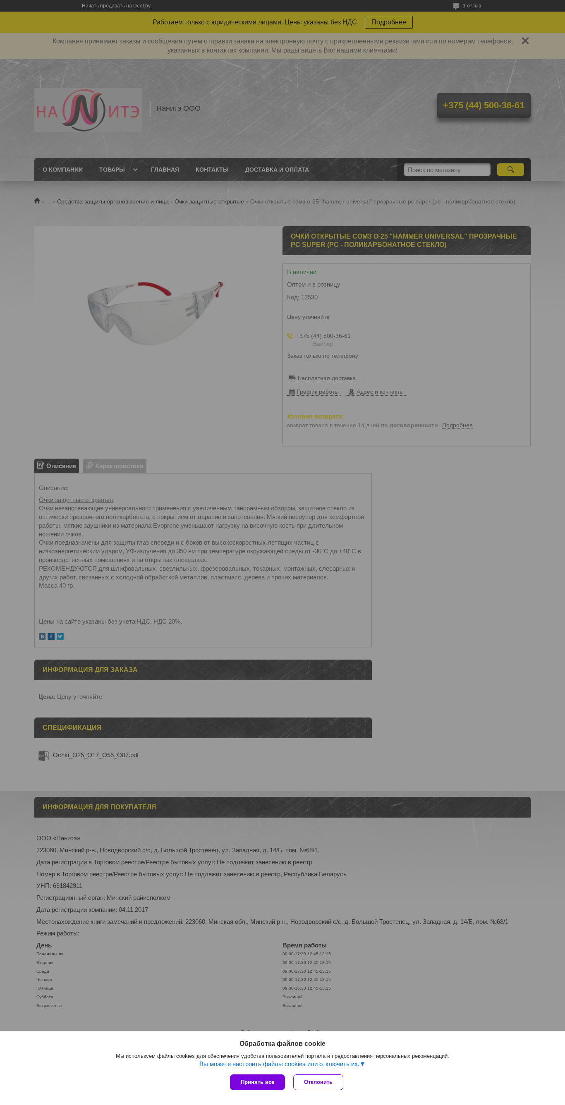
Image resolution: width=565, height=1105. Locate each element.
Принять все (257, 1082)
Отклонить (318, 1082)
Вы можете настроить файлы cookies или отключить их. (279, 1063)
